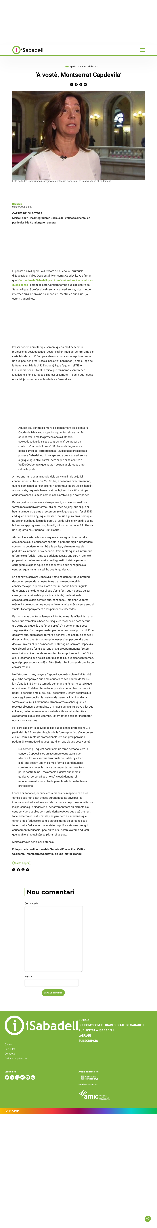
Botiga (83, 1020)
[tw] (12, 1079)
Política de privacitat (16, 1058)
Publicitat (10, 1049)
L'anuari (84, 1035)
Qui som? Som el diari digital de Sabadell (111, 1025)
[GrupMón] (78, 1111)
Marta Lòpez (21, 863)
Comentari (31, 903)
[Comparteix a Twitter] (71, 85)
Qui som (9, 1044)
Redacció (17, 203)
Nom (28, 976)
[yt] (28, 1079)
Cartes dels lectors (89, 66)
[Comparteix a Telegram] (85, 85)
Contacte (10, 1053)
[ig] (17, 1079)
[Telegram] (22, 1079)
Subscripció (88, 1041)
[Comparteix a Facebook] (76, 85)
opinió (73, 66)
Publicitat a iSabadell (96, 1030)
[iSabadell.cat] (22, 54)
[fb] (7, 1079)
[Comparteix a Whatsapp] (80, 85)
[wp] (33, 1079)
